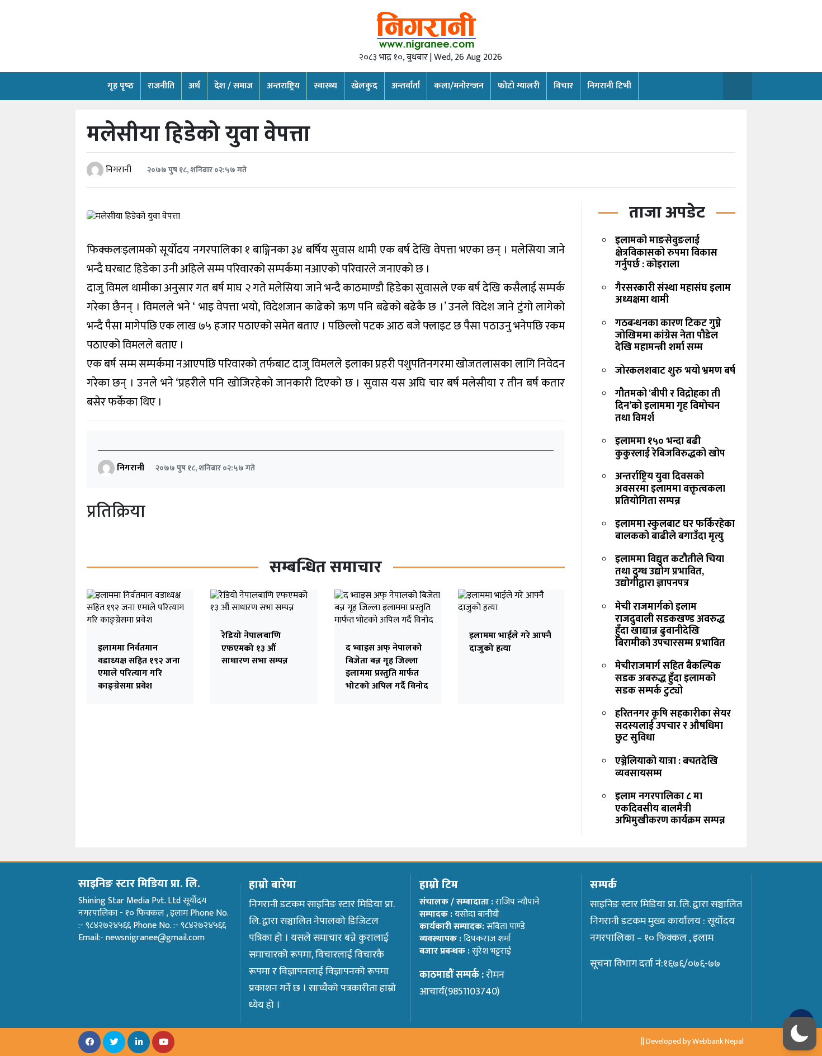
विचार (563, 85)
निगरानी (118, 169)
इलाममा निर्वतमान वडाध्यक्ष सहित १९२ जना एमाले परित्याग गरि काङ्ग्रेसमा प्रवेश (139, 666)
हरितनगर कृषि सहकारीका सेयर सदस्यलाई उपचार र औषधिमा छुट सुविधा (673, 725)
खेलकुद (364, 85)
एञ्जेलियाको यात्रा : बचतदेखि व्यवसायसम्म (666, 767)
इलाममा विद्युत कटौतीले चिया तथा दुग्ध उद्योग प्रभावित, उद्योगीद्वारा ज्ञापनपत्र (669, 571)
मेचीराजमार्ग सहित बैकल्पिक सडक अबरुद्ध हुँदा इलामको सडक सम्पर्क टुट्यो (668, 678)
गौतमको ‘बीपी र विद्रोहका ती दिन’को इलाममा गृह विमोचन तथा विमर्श (667, 405)
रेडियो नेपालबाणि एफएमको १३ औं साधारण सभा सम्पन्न (254, 648)
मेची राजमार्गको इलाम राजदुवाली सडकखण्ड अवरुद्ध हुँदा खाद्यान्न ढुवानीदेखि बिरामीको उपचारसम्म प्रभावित (670, 625)
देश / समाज (233, 85)
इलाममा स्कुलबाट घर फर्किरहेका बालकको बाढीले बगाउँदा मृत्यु (675, 530)
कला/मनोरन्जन (459, 85)
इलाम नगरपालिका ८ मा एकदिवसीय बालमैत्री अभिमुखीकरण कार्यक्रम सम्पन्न (670, 808)
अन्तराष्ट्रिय (283, 85)
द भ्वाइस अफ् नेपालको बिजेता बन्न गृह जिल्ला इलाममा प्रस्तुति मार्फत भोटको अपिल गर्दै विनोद (387, 666)
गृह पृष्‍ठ (120, 85)
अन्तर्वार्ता (405, 85)
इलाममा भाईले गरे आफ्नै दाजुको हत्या (510, 642)
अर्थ (194, 85)
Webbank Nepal (718, 1041)
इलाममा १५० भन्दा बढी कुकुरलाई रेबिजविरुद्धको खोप (670, 447)
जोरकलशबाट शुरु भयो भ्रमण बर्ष (675, 370)
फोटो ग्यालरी (519, 85)
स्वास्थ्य (325, 85)
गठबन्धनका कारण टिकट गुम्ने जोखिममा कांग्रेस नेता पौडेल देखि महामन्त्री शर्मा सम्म (668, 335)
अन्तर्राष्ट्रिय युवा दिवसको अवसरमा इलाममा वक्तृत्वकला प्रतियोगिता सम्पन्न (670, 488)
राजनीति (161, 85)
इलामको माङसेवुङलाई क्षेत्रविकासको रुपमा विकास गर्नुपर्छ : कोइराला (666, 252)
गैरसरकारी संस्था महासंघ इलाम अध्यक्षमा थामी (673, 294)
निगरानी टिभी (609, 85)
